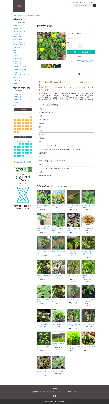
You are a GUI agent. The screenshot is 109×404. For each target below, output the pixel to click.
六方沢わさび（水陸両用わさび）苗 (43, 300)
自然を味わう (17, 97)
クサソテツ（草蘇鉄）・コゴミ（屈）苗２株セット (73, 325)
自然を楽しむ (17, 102)
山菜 (82, 61)
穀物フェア (16, 25)
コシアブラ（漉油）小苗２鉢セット (43, 252)
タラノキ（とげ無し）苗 (87, 324)
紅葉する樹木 (17, 61)
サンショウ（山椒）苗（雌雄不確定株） (88, 206)
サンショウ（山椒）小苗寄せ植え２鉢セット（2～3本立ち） (44, 228)
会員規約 (68, 392)
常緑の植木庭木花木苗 (19, 69)
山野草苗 (27, 15)
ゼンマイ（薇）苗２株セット (73, 276)
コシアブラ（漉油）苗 (72, 300)
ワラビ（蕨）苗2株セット (58, 275)
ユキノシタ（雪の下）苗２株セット (73, 229)
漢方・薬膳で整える (19, 42)
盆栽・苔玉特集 (17, 58)
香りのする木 (17, 64)
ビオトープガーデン (19, 72)
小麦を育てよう (17, 28)
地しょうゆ (16, 83)
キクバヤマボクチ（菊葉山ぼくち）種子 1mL (88, 300)
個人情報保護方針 (51, 392)
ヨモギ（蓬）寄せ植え (57, 371)
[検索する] (94, 5)
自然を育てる (21, 15)
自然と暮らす (17, 99)
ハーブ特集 (16, 47)
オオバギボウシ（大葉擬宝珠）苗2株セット (73, 347)
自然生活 (19, 6)
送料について (61, 392)
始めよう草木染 (17, 36)
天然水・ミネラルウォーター (21, 74)
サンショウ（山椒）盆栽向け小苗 (58, 229)
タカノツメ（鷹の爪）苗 (73, 251)
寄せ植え (86, 61)
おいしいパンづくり (19, 31)
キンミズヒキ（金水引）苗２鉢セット (73, 206)
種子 (14, 53)
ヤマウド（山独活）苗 (57, 324)
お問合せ (75, 392)
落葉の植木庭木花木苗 (19, 66)
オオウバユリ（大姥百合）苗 (43, 347)
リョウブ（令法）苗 (57, 205)
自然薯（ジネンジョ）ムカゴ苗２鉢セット (58, 300)
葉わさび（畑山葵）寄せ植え (88, 347)
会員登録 (75, 2)
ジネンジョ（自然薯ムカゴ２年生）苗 (43, 276)
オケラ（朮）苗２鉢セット (43, 324)
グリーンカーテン (18, 80)
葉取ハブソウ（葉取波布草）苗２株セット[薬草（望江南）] (87, 253)
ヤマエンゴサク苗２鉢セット (43, 371)
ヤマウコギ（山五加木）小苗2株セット (88, 276)
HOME (14, 15)
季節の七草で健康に (19, 45)
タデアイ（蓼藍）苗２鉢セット (58, 252)
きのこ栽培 (16, 34)
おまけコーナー (17, 105)
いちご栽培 (16, 77)
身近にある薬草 (81, 60)
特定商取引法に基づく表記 (38, 392)
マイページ (84, 2)
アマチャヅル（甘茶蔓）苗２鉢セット (43, 206)
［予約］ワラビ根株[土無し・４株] (58, 344)
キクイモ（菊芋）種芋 (87, 228)
